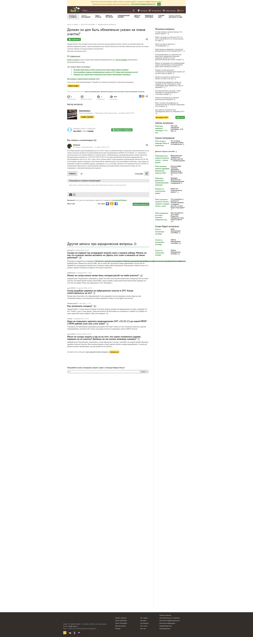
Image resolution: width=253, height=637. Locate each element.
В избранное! (75, 39)
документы (141, 91)
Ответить (72, 174)
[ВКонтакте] (140, 96)
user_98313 (71, 288)
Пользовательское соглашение (169, 618)
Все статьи (143, 626)
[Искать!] (133, 10)
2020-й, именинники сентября (175, 241)
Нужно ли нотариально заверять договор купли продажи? (167, 98)
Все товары (144, 618)
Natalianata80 (72, 303)
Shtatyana (76, 145)
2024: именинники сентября (175, 230)
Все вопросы (144, 623)
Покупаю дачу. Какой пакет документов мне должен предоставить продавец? (102, 74)
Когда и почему (72, 60)
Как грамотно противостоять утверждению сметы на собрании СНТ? (169, 110)
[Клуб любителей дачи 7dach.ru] (74, 9)
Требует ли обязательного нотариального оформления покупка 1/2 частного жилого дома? (170, 71)
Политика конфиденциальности (169, 620)
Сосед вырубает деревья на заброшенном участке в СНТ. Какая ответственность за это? (106, 72)
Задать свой (180, 117)
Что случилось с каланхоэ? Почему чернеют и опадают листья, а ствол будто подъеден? (178, 203)
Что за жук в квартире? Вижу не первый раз (177, 142)
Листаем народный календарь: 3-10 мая (177, 128)
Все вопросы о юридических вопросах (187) (83, 79)
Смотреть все (114, 352)
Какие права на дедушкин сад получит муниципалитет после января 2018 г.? (169, 50)
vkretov (69, 319)
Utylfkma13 (71, 273)
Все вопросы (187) (162, 117)
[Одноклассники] (143, 96)
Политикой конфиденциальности (143, 4)
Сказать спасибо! (87, 117)
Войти (182, 11)
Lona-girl (70, 250)
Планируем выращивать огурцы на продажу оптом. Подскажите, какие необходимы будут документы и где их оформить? (169, 84)
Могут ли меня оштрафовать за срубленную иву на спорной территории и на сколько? (170, 104)
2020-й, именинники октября (175, 252)
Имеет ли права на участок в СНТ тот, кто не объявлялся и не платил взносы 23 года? (169, 38)
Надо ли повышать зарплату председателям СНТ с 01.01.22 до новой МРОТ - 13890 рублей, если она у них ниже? (107, 322)
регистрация (120, 91)
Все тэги (143, 628)
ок (159, 4)
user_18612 (77, 131)
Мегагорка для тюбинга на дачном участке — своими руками (178, 158)
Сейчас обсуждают (121, 623)
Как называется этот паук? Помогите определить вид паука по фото (177, 216)
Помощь (117, 628)
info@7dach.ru (73, 626)
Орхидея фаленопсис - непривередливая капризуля (177, 180)
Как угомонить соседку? (79, 306)
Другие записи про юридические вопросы (100, 244)
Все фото (143, 620)
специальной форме (119, 200)
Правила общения (165, 615)
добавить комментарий (141, 204)
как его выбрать (121, 60)
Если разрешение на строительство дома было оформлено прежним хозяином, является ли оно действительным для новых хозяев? (168, 57)
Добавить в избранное (123, 130)
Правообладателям (165, 626)
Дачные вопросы (120, 626)
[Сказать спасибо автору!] (146, 173)
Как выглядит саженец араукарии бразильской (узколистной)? (177, 169)
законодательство (95, 91)
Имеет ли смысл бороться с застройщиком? (165, 45)
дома (115, 91)
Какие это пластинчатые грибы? (176, 190)
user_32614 (71, 334)
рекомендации (133, 91)
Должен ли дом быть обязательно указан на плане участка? (167, 78)
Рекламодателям (164, 628)
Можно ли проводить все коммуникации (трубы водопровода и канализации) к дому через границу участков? (169, 64)
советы (127, 91)
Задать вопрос (73, 86)
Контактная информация (167, 623)
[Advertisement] (108, 225)
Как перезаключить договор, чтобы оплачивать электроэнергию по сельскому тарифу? (168, 92)
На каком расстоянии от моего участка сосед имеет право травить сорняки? (101, 70)
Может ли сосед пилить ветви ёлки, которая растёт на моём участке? (103, 275)
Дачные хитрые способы (165, 151)
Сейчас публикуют (121, 620)
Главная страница (120, 618)
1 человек (90, 131)
